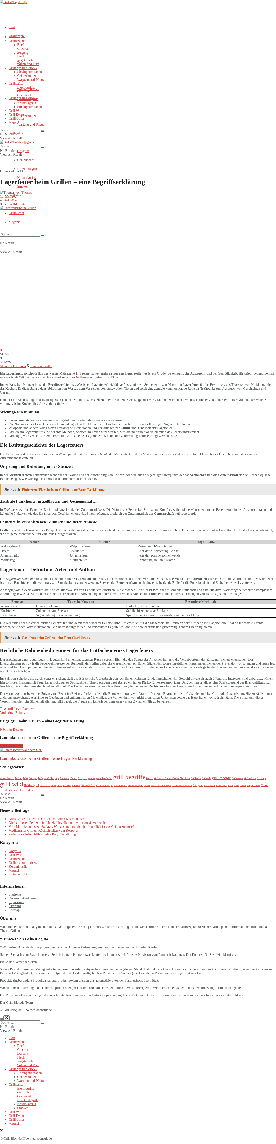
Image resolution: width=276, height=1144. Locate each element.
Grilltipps (261, 778)
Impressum (16, 902)
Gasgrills (23, 151)
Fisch (21, 56)
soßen (243, 785)
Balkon (18, 778)
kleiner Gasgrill (135, 785)
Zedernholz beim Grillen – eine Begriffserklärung (42, 834)
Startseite (15, 894)
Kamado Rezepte (104, 785)
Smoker (22, 186)
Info (59, 785)
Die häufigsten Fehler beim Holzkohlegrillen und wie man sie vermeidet (58, 822)
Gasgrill (82, 778)
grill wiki (31, 708)
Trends (4, 789)
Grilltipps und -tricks (23, 68)
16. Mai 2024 (9, 196)
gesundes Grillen (104, 778)
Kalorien (67, 785)
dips (57, 778)
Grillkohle (196, 778)
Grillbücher (16, 213)
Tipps (264, 785)
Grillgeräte (16, 133)
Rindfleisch (209, 785)
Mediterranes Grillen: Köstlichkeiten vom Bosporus (44, 830)
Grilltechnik (250, 778)
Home (4, 171)
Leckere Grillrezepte (161, 785)
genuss (91, 778)
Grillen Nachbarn (181, 778)
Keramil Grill (120, 785)
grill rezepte (221, 778)
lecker (147, 785)
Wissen (13, 789)
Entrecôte (64, 778)
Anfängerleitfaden (29, 107)
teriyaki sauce (253, 785)
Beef (20, 44)
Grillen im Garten (163, 778)
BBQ (25, 778)
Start (12, 27)
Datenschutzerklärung (23, 898)
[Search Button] (42, 235)
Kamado (76, 785)
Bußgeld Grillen (46, 778)
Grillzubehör (25, 160)
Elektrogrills (25, 87)
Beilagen (33, 778)
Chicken (23, 48)
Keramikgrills (26, 177)
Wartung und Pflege (30, 124)
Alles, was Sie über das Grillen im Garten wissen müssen (47, 819)
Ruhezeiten (221, 785)
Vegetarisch (25, 60)
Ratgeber (198, 785)
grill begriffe (16, 708)
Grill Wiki (15, 110)
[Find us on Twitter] (1, 1131)
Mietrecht (187, 785)
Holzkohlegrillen (48, 785)
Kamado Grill (88, 785)
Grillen (81, 377)
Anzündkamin (7, 778)
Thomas (26, 192)
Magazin (14, 222)
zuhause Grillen (25, 790)
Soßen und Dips (28, 64)
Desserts (23, 52)
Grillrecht (206, 778)
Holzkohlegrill (31, 785)
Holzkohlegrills (27, 169)
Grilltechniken (27, 115)
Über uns (15, 906)
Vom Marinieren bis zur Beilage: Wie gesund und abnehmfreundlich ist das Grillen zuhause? (71, 826)
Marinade (177, 785)
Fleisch (73, 778)
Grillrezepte (17, 36)
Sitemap (14, 910)
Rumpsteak (233, 785)
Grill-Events (17, 204)
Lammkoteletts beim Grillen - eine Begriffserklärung (46, 758)
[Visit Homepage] (13, 2)
